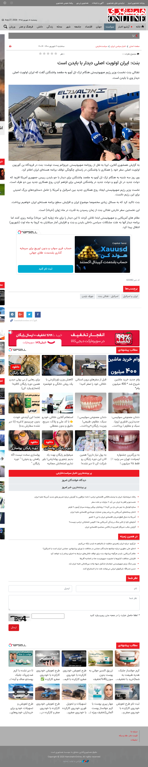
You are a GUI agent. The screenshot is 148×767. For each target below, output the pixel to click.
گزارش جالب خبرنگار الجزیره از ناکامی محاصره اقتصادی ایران (110, 527)
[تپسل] (19, 232)
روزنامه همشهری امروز (136, 3)
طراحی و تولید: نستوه (72, 761)
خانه (138, 27)
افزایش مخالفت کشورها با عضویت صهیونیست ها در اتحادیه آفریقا (108, 558)
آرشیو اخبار (123, 27)
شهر (68, 27)
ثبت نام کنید (45, 269)
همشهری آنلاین (125, 15)
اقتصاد (88, 27)
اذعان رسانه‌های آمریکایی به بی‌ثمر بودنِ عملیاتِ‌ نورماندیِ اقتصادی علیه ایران (103, 512)
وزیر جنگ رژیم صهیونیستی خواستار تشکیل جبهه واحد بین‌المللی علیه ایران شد (102, 564)
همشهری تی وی (82, 3)
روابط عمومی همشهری (64, 3)
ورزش (12, 27)
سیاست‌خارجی (101, 46)
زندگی (50, 27)
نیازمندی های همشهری (115, 3)
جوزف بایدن (87, 296)
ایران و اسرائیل (130, 296)
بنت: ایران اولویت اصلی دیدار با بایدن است (98, 63)
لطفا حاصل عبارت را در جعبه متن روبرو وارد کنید (115, 615)
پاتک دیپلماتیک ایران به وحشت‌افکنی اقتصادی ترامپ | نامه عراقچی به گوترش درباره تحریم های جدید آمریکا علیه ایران (85, 497)
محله (59, 27)
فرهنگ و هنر (26, 27)
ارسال (14, 627)
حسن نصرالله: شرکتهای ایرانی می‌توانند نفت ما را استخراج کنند (109, 568)
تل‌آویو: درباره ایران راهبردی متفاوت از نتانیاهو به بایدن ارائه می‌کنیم (107, 543)
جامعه (77, 27)
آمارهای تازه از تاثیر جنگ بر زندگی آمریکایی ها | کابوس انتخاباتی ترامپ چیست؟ (102, 522)
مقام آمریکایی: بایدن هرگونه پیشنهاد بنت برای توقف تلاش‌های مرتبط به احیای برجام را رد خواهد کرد (93, 553)
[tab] (74, 473)
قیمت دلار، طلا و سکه (128, 735)
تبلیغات (134, 740)
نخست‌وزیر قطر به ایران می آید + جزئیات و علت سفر (113, 502)
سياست (110, 27)
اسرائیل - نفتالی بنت (108, 296)
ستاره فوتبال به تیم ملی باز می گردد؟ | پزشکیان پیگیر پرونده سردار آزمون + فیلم (102, 507)
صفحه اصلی (134, 46)
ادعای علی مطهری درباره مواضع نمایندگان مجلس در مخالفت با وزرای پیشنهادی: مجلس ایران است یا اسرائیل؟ (89, 548)
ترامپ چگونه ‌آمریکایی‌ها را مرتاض (118, 36)
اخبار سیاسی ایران (118, 46)
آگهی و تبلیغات (97, 3)
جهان (99, 27)
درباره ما (134, 731)
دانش (40, 27)
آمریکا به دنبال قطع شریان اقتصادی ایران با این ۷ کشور (112, 517)
